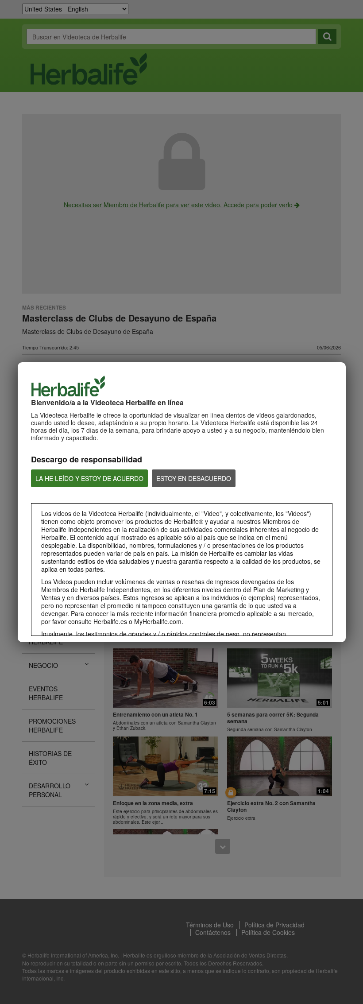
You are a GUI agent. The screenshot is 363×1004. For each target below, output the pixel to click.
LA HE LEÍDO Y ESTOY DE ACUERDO (89, 478)
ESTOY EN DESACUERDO (193, 478)
